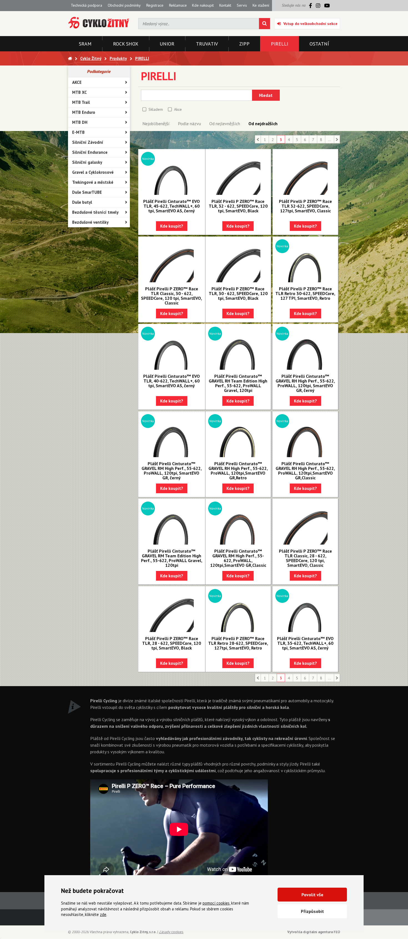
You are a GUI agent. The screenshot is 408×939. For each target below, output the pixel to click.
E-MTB (78, 132)
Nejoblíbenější (156, 123)
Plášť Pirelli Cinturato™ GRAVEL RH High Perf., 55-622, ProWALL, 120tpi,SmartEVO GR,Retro (238, 470)
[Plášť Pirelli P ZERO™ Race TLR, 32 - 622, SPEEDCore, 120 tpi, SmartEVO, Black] (238, 172)
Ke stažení (261, 5)
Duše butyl (82, 202)
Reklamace (178, 5)
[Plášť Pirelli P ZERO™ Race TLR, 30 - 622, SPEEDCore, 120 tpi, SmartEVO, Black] (238, 260)
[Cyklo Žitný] (99, 23)
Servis (242, 5)
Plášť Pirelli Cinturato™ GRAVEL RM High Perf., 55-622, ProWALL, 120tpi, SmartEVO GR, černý (172, 470)
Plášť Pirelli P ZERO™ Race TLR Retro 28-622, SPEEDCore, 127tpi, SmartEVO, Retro (238, 643)
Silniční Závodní (87, 142)
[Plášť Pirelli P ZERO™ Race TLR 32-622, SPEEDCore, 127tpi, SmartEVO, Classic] (305, 172)
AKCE (77, 82)
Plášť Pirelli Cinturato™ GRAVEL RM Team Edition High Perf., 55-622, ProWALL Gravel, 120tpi (171, 558)
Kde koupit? (171, 226)
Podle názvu (189, 123)
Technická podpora (86, 5)
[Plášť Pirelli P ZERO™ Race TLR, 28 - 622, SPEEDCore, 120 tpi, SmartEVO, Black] (171, 609)
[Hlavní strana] (70, 58)
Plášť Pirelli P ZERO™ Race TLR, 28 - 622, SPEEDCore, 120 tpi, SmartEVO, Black (171, 643)
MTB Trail (81, 102)
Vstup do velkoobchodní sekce (310, 23)
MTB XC (79, 92)
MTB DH (79, 122)
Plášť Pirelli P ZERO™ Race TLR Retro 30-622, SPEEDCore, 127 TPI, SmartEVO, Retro (305, 293)
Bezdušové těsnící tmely (95, 212)
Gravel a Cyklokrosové (93, 172)
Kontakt (225, 5)
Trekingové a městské (92, 182)
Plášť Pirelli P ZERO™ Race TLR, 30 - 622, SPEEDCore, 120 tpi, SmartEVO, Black (238, 293)
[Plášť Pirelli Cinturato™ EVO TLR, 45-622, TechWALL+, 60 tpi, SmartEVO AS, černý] (171, 172)
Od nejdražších (263, 123)
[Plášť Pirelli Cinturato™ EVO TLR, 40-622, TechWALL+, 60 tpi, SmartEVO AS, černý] (171, 347)
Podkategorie (98, 71)
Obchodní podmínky (124, 5)
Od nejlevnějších (224, 123)
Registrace (154, 5)
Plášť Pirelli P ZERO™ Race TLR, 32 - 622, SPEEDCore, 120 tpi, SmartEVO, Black (238, 205)
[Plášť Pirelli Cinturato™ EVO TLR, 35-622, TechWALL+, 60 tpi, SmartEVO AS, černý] (305, 609)
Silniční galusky (87, 162)
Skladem (155, 109)
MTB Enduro (83, 112)
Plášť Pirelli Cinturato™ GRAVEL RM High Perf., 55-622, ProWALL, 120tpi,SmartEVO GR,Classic (238, 558)
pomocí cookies (216, 903)
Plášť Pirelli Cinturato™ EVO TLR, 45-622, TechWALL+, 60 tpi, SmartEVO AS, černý (171, 205)
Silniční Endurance (89, 152)
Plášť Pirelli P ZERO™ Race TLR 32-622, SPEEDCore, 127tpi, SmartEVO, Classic (305, 205)
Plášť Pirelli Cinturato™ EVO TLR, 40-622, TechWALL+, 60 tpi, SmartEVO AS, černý (171, 380)
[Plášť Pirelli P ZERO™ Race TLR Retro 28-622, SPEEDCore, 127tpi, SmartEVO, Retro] (238, 609)
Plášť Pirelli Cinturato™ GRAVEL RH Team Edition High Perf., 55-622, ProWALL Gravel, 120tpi (238, 383)
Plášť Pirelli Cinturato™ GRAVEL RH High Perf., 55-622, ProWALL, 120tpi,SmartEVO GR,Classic (305, 470)
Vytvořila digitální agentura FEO (313, 932)
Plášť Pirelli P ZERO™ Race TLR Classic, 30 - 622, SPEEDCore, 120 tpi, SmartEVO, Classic (171, 296)
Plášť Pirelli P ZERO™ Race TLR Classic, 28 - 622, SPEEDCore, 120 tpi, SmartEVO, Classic (305, 558)
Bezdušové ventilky (90, 222)
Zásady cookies (171, 932)
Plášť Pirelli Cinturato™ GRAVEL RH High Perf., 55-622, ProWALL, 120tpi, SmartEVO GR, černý (305, 383)
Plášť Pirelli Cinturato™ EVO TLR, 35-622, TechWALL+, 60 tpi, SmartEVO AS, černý (305, 643)
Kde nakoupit (203, 5)
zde (103, 914)
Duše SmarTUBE (87, 192)
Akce (178, 109)
